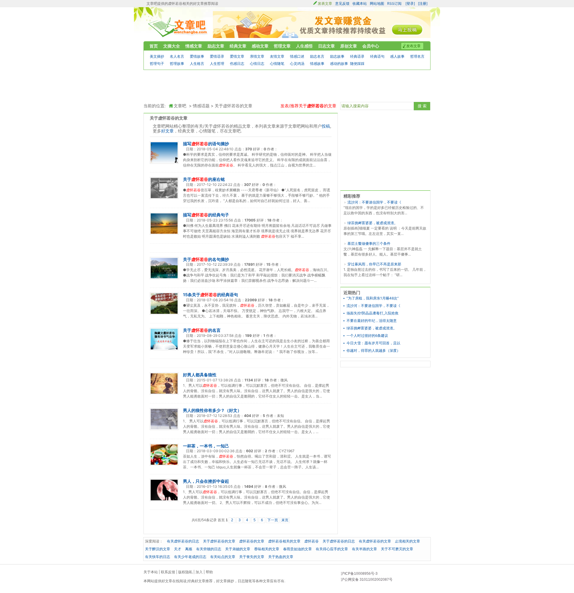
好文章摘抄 (225, 581)
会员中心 (370, 45)
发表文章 (325, 3)
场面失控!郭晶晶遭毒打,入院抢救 (372, 313)
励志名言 (317, 56)
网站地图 (377, 3)
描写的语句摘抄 (206, 143)
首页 (153, 45)
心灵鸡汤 (297, 63)
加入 (199, 572)
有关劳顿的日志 (208, 549)
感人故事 (397, 56)
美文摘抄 (157, 56)
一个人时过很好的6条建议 (367, 336)
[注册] (423, 3)
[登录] (410, 3)
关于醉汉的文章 (157, 549)
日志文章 (326, 45)
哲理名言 (417, 56)
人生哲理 (217, 63)
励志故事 (337, 56)
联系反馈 (168, 572)
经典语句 (377, 56)
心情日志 (257, 63)
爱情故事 (197, 56)
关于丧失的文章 (251, 556)
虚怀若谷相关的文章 (284, 541)
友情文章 (277, 56)
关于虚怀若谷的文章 (233, 105)
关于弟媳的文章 (237, 549)
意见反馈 (342, 3)
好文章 (167, 130)
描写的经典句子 (206, 214)
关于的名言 (202, 330)
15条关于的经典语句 (210, 294)
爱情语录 (217, 56)
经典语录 (357, 56)
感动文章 (260, 45)
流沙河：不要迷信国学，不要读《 (374, 202)
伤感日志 (237, 63)
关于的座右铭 (204, 179)
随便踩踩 (357, 63)
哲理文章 (282, 45)
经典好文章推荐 (200, 581)
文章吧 (178, 27)
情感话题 (201, 105)
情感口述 (297, 56)
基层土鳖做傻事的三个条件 (368, 243)
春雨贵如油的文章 (297, 549)
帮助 (209, 572)
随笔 (248, 581)
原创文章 (348, 45)
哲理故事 (177, 63)
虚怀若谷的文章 (251, 541)
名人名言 (177, 56)
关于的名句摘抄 (206, 259)
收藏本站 (359, 3)
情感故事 (317, 63)
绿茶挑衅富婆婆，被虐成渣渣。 (372, 223)
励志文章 (215, 45)
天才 (177, 549)
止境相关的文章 (407, 541)
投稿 (326, 126)
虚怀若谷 (311, 541)
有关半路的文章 (364, 549)
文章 (266, 581)
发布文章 (413, 46)
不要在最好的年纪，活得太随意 (371, 321)
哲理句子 (157, 63)
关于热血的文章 (280, 556)
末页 (284, 520)
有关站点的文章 (222, 556)
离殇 (188, 549)
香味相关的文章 (266, 549)
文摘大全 (171, 45)
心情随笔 (277, 63)
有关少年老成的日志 (190, 556)
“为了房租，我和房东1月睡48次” (372, 298)
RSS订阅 (394, 3)
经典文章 (238, 45)
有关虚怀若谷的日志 (183, 541)
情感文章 (193, 45)
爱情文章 (237, 56)
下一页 (272, 520)
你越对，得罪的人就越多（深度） (373, 351)
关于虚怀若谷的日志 (339, 541)
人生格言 (197, 63)
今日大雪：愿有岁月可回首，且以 (373, 343)
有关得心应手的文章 (332, 549)
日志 (241, 581)
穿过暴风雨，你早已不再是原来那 (374, 264)
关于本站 (151, 572)
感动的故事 (339, 63)
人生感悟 (304, 45)
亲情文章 (257, 56)
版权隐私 (185, 572)
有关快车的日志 (157, 556)
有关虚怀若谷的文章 (375, 541)
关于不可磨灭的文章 (397, 549)
